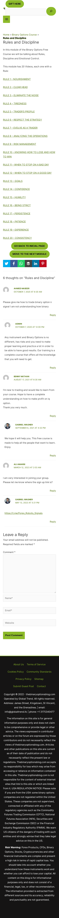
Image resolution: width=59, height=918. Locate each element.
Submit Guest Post (23, 686)
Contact (41, 686)
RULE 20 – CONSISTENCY (17, 238)
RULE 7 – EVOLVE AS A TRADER (20, 127)
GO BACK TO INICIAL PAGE (29, 246)
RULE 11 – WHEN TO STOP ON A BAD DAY (26, 164)
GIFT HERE (15, 3)
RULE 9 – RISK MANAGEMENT (19, 144)
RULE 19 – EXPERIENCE (16, 229)
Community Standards (39, 671)
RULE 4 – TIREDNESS (14, 103)
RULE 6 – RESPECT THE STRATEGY (22, 119)
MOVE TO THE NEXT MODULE (30, 254)
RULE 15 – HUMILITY (14, 197)
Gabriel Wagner (24, 425)
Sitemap (38, 679)
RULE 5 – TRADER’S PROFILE (19, 111)
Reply (53, 315)
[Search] (51, 11)
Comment (9, 552)
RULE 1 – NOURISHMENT (17, 79)
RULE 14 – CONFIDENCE (16, 189)
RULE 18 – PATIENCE (14, 221)
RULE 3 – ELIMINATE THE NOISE (21, 95)
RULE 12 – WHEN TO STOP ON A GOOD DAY (27, 172)
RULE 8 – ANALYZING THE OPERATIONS (25, 136)
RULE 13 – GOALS (13, 181)
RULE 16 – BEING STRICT (17, 205)
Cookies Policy (16, 671)
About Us (18, 664)
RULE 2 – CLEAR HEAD (15, 87)
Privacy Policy (23, 679)
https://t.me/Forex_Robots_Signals (24, 513)
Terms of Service (36, 664)
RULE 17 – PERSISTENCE (16, 213)
